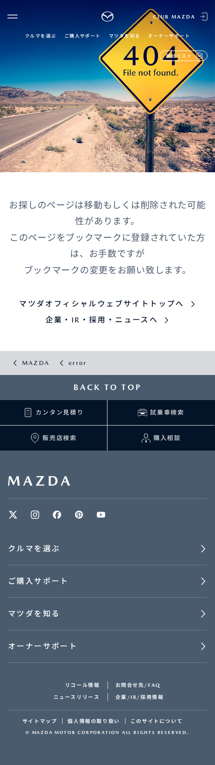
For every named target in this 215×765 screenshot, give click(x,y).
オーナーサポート (169, 36)
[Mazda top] (108, 17)
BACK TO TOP (108, 387)
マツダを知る (124, 36)
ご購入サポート (82, 36)
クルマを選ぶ (40, 36)
